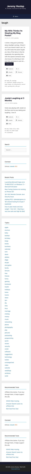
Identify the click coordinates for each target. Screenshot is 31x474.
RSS (16, 166)
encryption (8, 265)
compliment (9, 82)
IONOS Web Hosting (12, 401)
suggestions (8, 354)
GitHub (7, 166)
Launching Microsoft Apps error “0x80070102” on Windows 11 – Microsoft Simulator (15, 184)
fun (22, 82)
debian (7, 257)
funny (14, 128)
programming (9, 338)
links (6, 306)
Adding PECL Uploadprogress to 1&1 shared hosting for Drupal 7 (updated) (15, 202)
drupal (7, 262)
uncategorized (9, 362)
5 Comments (9, 132)
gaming (7, 281)
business (7, 246)
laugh (6, 84)
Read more (9, 64)
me (13, 84)
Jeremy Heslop (15, 6)
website (7, 368)
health (7, 287)
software (7, 351)
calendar (7, 249)
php (6, 330)
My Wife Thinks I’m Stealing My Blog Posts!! (13, 33)
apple (6, 227)
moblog (7, 314)
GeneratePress (15, 469)
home (6, 292)
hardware (8, 284)
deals (6, 254)
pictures (7, 333)
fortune (7, 270)
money (7, 316)
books (7, 243)
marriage (14, 80)
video (17, 128)
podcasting (8, 335)
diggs (6, 260)
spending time (11, 86)
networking (8, 322)
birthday (7, 238)
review (7, 343)
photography (9, 327)
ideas (6, 298)
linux (6, 308)
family (7, 80)
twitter (7, 360)
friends (7, 276)
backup (7, 235)
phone (7, 324)
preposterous (17, 84)
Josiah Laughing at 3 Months (14, 99)
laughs (9, 84)
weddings (8, 370)
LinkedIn (11, 166)
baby (7, 128)
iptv (6, 300)
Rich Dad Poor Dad (12, 409)
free (6, 273)
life (10, 80)
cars (6, 252)
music (7, 319)
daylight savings (17, 82)
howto (7, 295)
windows (7, 373)
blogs (6, 241)
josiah (13, 130)
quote (6, 341)
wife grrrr (17, 86)
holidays (7, 289)
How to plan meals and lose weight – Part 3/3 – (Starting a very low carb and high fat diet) (15, 209)
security (7, 346)
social (6, 349)
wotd (6, 376)
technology (8, 357)
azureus (7, 230)
